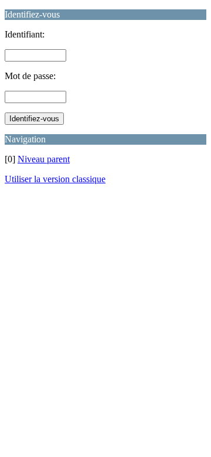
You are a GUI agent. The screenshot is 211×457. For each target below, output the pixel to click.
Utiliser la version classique (55, 179)
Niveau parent (44, 159)
